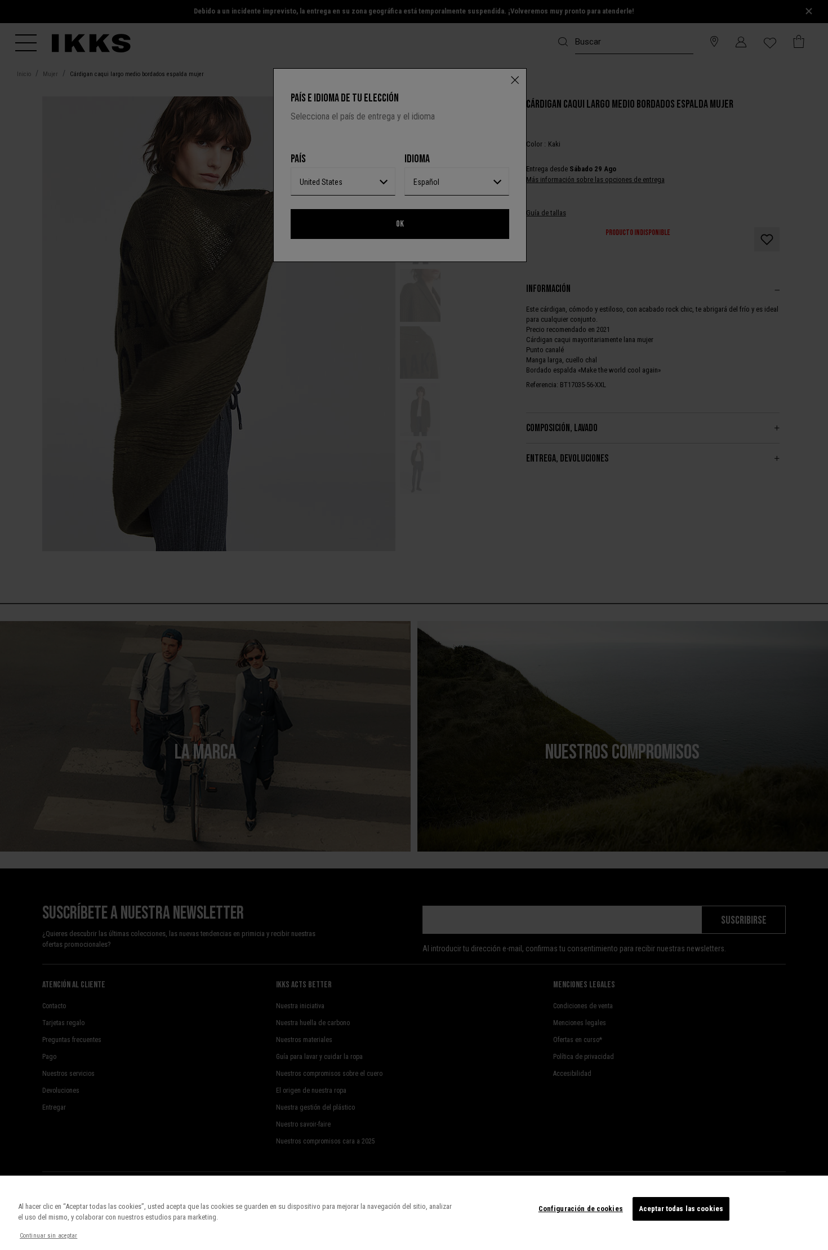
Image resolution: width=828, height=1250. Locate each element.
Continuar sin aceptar (48, 1235)
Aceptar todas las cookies (681, 1208)
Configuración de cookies (580, 1208)
